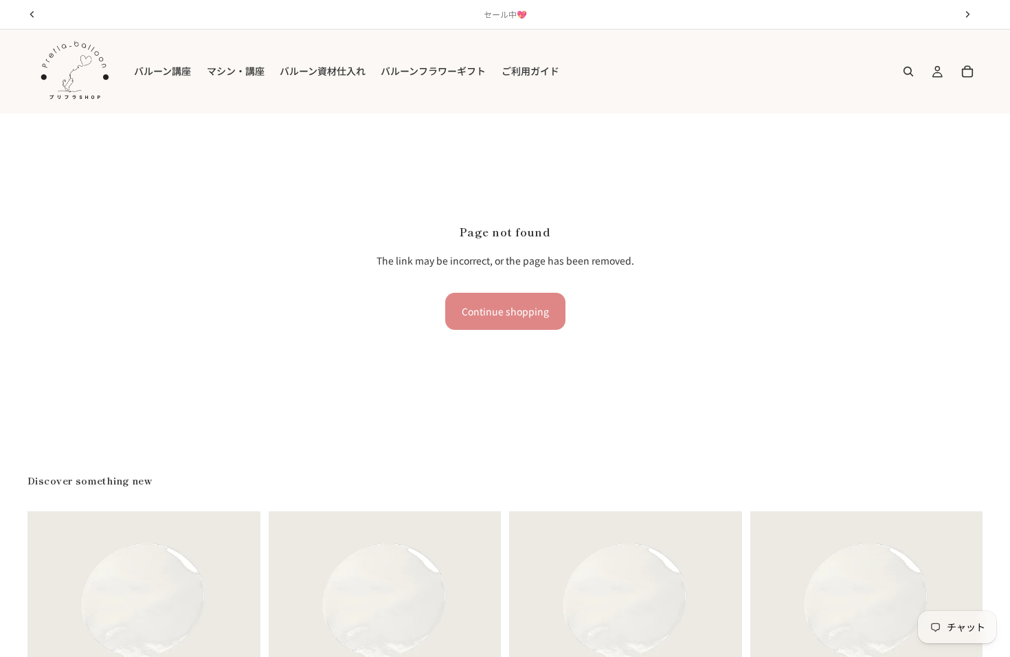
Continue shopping (505, 311)
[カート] (967, 71)
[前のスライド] (48, 628)
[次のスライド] (239, 628)
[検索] (908, 71)
